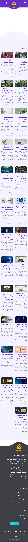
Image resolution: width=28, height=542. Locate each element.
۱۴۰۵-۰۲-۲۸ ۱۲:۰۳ (8, 77)
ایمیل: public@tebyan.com (17, 502)
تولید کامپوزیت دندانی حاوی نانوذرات (7, 325)
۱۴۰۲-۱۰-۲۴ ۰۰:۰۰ (23, 404)
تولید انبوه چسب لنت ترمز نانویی (21, 265)
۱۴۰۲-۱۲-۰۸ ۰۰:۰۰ (23, 313)
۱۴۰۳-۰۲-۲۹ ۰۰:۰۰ (8, 135)
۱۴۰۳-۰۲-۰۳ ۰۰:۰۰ (8, 163)
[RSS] (22, 49)
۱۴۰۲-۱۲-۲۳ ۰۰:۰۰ (22, 253)
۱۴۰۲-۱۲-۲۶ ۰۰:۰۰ (9, 223)
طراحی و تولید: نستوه (13, 539)
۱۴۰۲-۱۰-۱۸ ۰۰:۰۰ (23, 433)
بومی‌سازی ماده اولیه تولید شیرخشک (21, 294)
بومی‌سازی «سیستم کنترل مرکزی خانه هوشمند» (21, 387)
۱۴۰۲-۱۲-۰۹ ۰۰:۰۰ (9, 282)
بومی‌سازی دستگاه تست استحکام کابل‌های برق (8, 297)
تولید (25, 48)
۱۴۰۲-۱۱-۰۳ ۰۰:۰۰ (9, 343)
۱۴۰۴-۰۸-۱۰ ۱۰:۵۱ (23, 104)
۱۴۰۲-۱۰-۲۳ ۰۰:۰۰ (9, 404)
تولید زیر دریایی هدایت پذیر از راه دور (21, 148)
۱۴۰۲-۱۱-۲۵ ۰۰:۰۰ (9, 313)
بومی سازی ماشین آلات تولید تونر (22, 236)
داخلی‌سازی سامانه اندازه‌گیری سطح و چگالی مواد (8, 387)
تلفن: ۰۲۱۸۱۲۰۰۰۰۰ (21, 499)
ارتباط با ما (22, 515)
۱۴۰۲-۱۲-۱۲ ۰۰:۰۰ (23, 282)
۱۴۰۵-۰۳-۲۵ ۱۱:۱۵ (22, 77)
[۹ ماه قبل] (21, 83)
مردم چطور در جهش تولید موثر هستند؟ (21, 207)
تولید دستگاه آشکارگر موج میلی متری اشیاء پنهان (7, 237)
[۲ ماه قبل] (21, 55)
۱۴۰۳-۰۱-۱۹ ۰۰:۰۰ (9, 194)
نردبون (25, 115)
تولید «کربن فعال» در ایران (7, 355)
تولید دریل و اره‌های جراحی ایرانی (8, 267)
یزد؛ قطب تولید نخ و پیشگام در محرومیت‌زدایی (22, 62)
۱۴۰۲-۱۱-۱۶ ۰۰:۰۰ (23, 343)
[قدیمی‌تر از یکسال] (21, 111)
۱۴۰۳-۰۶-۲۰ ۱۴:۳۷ (22, 135)
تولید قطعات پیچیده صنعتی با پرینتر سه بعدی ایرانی (7, 178)
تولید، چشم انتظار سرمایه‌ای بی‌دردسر (8, 148)
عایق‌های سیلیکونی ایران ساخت (22, 177)
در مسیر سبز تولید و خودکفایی (22, 89)
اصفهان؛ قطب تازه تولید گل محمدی (8, 61)
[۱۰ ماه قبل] (7, 83)
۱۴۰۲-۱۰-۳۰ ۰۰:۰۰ (9, 374)
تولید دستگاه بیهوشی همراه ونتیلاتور (7, 208)
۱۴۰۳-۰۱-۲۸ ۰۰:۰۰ (23, 194)
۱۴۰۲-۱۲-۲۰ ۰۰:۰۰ (9, 253)
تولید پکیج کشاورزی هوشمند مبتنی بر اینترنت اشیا (22, 119)
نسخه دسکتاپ (14, 524)
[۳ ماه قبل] (7, 55)
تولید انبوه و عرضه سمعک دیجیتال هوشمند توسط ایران (21, 356)
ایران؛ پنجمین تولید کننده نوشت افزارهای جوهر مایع (21, 326)
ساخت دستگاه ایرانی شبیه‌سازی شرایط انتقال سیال (21, 417)
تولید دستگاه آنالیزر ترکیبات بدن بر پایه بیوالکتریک (8, 119)
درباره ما (23, 518)
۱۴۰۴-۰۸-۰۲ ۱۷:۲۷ (8, 104)
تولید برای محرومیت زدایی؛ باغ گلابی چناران (7, 89)
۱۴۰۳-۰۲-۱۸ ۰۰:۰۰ (23, 163)
